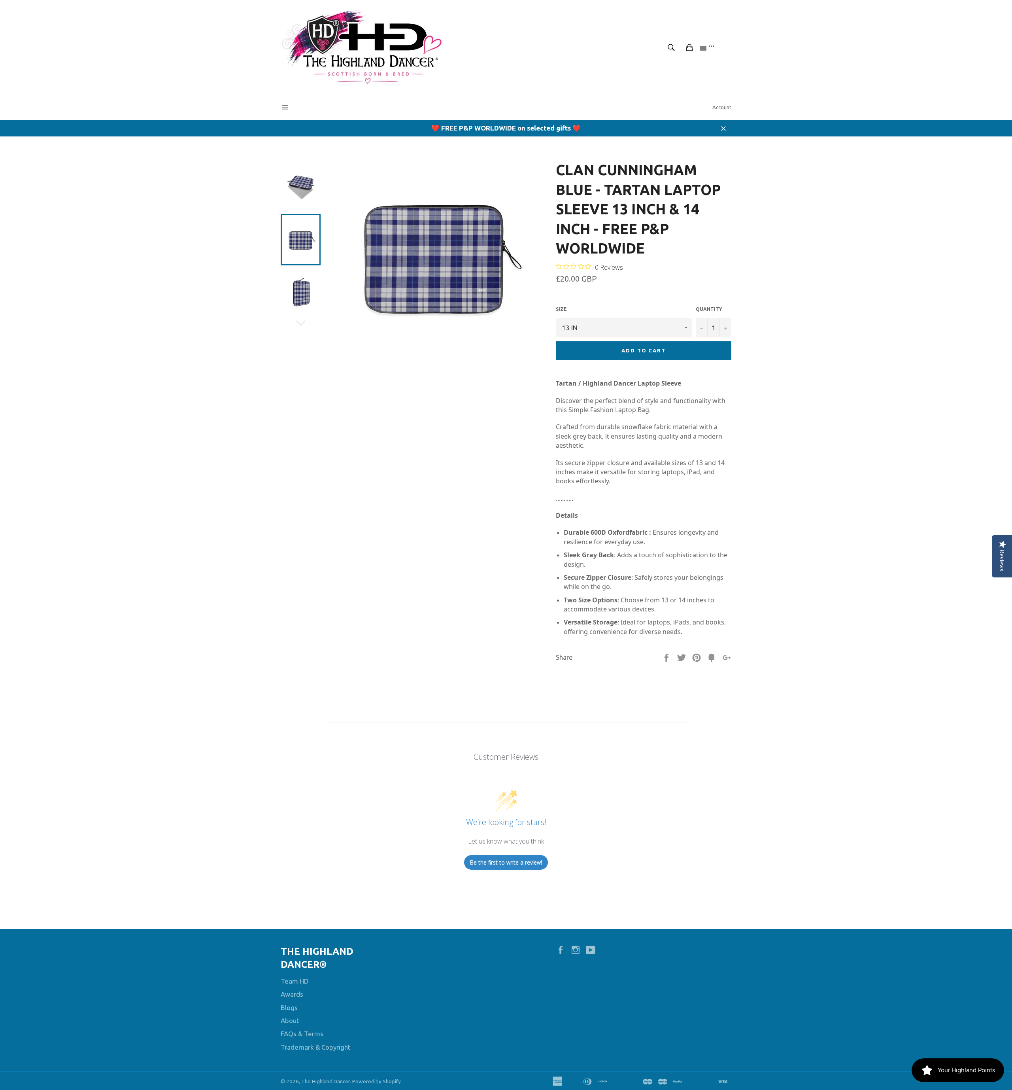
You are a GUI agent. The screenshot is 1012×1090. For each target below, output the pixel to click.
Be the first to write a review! (506, 862)
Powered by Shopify (376, 1081)
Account (721, 107)
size (561, 309)
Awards (292, 994)
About (290, 1020)
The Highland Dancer (325, 1081)
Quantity (709, 309)
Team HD (295, 981)
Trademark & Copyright (316, 1047)
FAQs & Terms (302, 1033)
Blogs (289, 1007)
